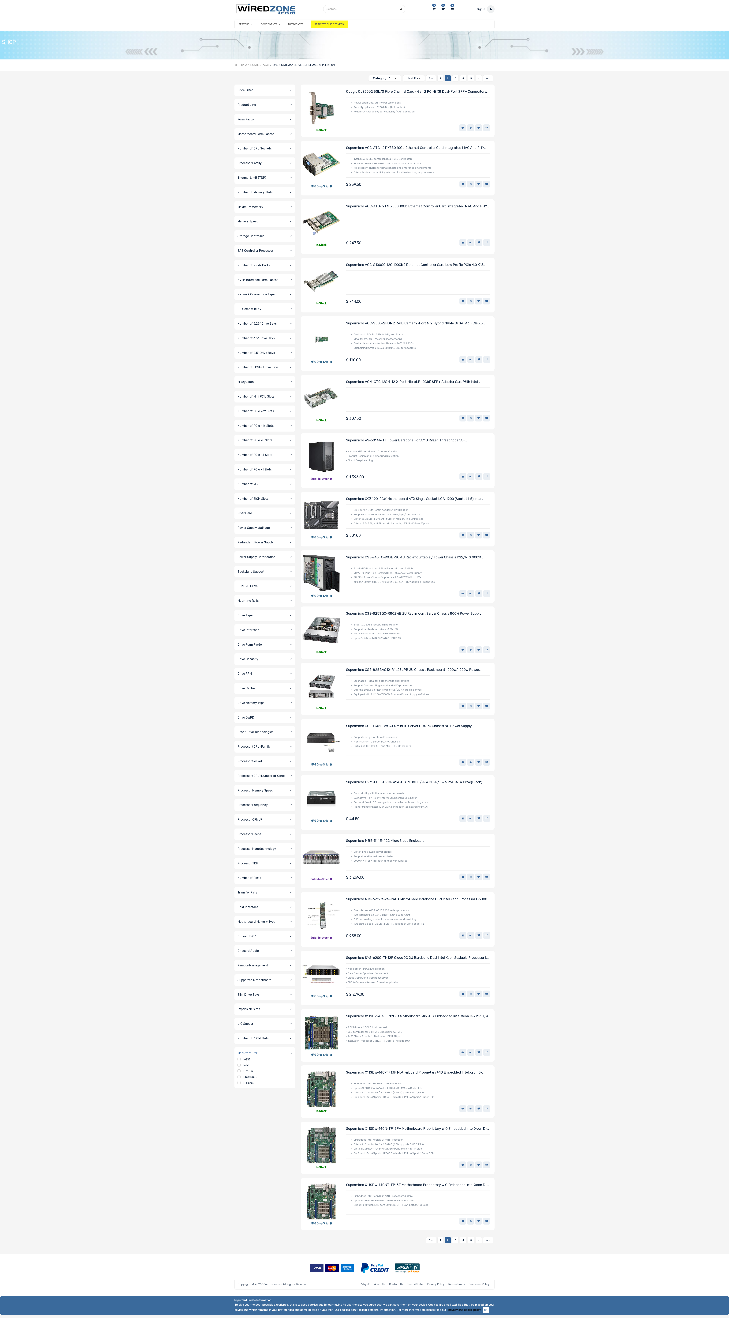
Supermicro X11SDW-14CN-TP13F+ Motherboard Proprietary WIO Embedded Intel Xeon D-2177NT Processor (416, 1129)
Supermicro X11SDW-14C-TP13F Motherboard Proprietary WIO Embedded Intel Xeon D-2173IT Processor (414, 1072)
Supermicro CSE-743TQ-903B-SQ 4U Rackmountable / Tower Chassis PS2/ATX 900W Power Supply (413, 557)
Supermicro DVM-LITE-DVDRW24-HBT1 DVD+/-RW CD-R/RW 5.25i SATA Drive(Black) (414, 782)
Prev (431, 78)
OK (486, 1310)
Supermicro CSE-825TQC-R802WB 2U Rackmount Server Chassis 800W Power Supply (413, 613)
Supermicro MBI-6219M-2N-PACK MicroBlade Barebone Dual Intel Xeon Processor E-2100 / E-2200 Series (418, 899)
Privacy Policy (436, 1284)
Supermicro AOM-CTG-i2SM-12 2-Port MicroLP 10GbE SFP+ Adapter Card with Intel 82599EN (412, 382)
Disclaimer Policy (479, 1284)
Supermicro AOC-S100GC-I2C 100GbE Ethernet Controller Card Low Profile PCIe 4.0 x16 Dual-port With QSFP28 (414, 265)
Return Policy (456, 1284)
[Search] (364, 76)
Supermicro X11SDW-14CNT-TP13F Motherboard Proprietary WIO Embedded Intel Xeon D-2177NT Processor (416, 1185)
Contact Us (396, 1284)
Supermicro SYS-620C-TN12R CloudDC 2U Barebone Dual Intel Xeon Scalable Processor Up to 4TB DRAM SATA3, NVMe (417, 958)
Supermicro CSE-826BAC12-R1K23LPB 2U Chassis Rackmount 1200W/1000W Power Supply (412, 670)
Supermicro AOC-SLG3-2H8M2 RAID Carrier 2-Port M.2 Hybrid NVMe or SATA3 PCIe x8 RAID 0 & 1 (414, 323)
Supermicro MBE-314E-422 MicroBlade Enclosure (385, 841)
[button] (414, 78)
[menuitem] (329, 24)
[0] (434, 9)
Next (488, 78)
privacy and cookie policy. (464, 1310)
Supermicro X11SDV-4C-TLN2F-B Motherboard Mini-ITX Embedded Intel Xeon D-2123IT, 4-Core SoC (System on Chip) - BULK (418, 1016)
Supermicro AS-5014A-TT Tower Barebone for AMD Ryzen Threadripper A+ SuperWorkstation (405, 440)
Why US (365, 1284)
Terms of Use (415, 1284)
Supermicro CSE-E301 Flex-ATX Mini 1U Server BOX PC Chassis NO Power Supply (409, 726)
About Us (379, 1284)
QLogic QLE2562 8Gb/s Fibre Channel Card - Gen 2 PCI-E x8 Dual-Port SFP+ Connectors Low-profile (416, 91)
